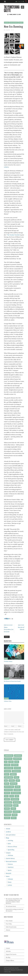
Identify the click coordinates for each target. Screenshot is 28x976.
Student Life (8, 811)
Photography (8, 805)
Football (11, 780)
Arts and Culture (10, 835)
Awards (11, 761)
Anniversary (18, 755)
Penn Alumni (9, 920)
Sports (9, 870)
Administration (8, 755)
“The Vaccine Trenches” (13, 235)
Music (6, 796)
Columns (10, 879)
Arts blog (10, 840)
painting (7, 799)
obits (17, 796)
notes (11, 796)
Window (14, 817)
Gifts (17, 780)
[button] (26, 1)
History (17, 786)
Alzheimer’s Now (7, 701)
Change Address (10, 960)
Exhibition (13, 774)
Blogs (7, 838)
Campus (8, 853)
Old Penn (10, 855)
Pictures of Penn (12, 846)
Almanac (8, 930)
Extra (9, 843)
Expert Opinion (8, 777)
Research (21, 22)
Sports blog (11, 850)
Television (7, 814)
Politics (7, 808)
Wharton (7, 817)
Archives (8, 832)
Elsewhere (7, 771)
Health (6, 783)
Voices (7, 876)
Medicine (7, 636)
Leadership (17, 789)
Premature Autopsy (8, 661)
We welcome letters (11, 906)
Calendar (7, 764)
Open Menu (5, 2)
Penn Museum (8, 802)
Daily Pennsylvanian (11, 927)
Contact (8, 948)
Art (6, 761)
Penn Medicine (14, 799)
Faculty (16, 777)
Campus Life (15, 764)
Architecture (17, 758)
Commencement (8, 768)
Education (17, 768)
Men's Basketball (16, 792)
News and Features (13, 22)
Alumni (8, 829)
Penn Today (9, 924)
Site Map (8, 957)
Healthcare (13, 783)
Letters (10, 885)
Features (6, 698)
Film (6, 780)
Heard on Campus (9, 786)
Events (6, 774)
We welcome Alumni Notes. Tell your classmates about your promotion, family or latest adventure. (14, 901)
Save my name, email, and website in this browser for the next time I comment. (14, 732)
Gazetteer (7, 22)
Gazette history (10, 858)
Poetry (15, 805)
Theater (15, 814)
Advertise (8, 951)
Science (13, 808)
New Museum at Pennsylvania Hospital (12, 681)
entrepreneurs (16, 771)
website (6, 167)
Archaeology (8, 758)
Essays (6, 658)
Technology (16, 811)
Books (16, 761)
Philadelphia (17, 802)
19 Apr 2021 (7, 30)
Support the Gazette (11, 954)
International (8, 789)
